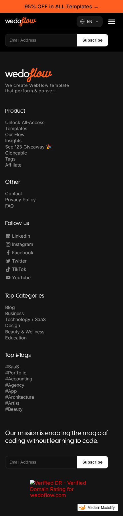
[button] (112, 21)
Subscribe (92, 40)
